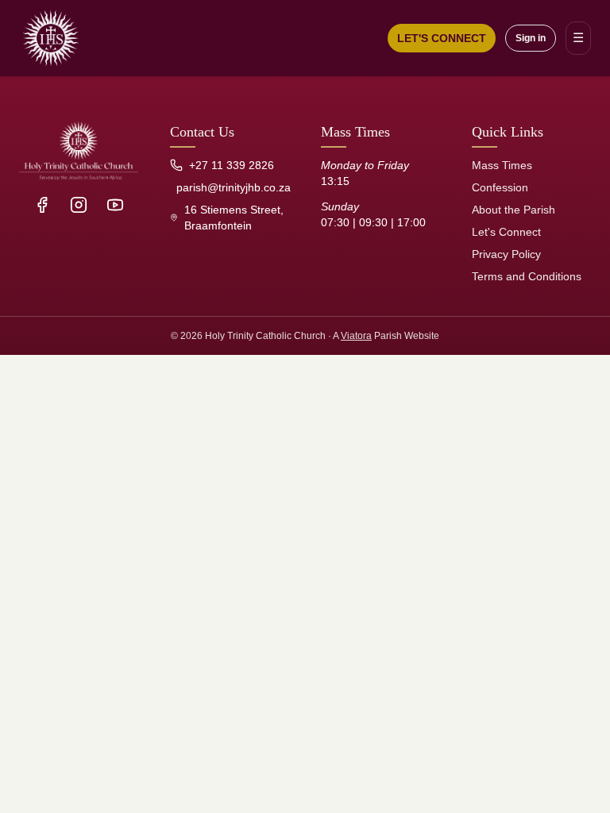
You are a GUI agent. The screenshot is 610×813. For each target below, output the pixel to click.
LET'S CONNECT (441, 38)
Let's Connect (506, 231)
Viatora (356, 335)
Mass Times (502, 165)
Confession (500, 187)
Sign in (530, 38)
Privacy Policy (506, 254)
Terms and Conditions (526, 276)
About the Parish (513, 209)
